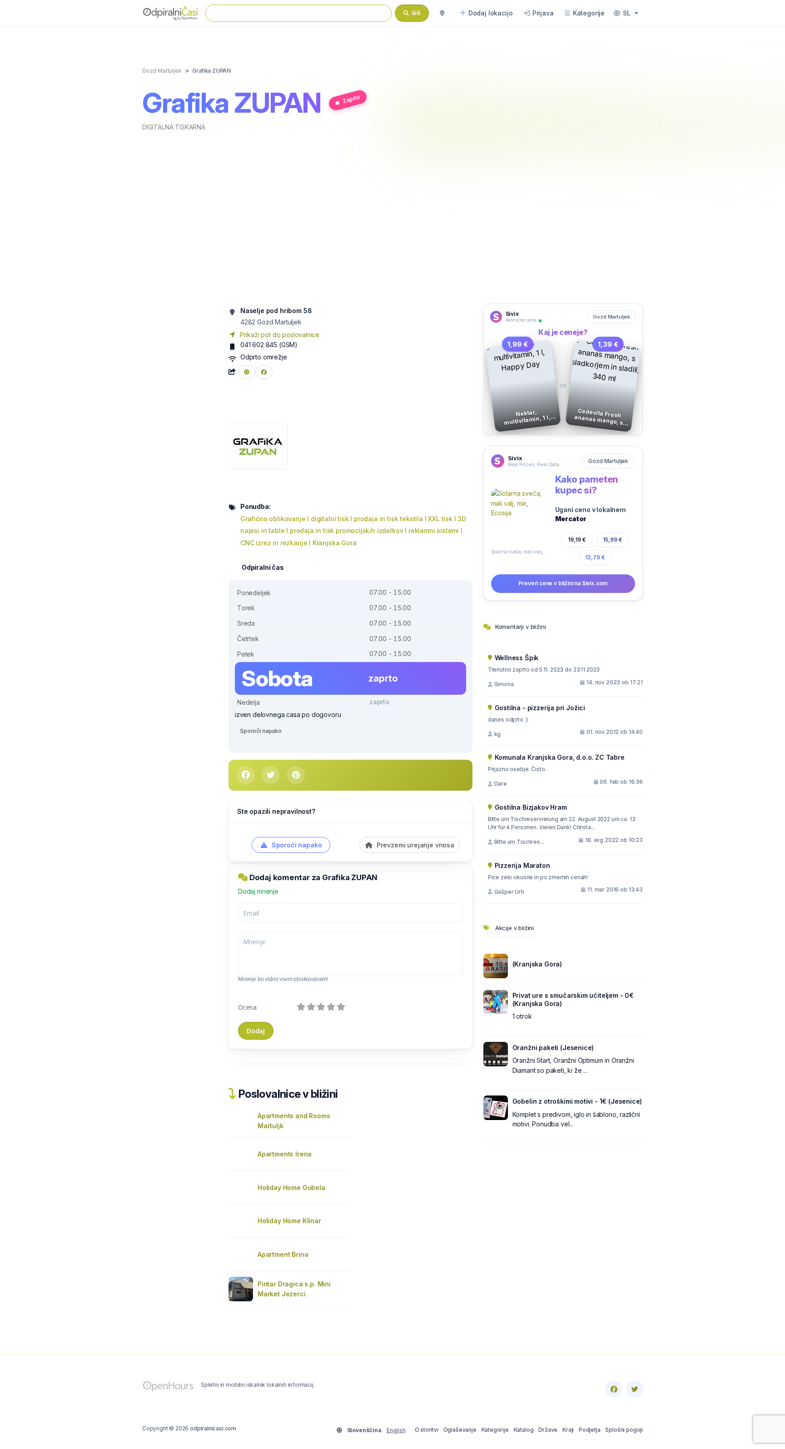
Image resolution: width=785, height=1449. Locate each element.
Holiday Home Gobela (291, 1187)
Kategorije (495, 1429)
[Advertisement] (392, 216)
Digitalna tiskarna (173, 127)
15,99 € (613, 539)
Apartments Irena (285, 1154)
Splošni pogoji (624, 1429)
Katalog (524, 1429)
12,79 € (595, 557)
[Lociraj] (442, 13)
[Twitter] (634, 1389)
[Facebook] (614, 1389)
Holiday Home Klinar (289, 1221)
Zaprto (351, 99)
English (396, 1430)
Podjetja (590, 1429)
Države (547, 1429)
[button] (626, 13)
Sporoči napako (261, 730)
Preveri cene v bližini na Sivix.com (562, 583)
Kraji (568, 1429)
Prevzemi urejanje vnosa (414, 845)
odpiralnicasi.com (213, 1428)
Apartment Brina (283, 1254)
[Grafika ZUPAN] (257, 446)
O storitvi (426, 1429)
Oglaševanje (460, 1429)
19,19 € (577, 539)
